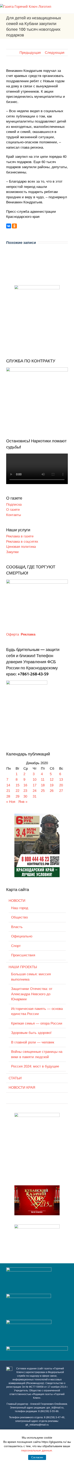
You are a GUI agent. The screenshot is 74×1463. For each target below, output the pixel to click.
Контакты (13, 515)
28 (8, 796)
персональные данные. (37, 1450)
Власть (17, 927)
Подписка (14, 504)
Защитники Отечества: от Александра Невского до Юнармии (31, 994)
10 (34, 779)
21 (8, 791)
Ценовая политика (21, 547)
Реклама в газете (20, 536)
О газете (13, 510)
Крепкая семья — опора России (36, 1023)
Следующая (54, 53)
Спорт (16, 946)
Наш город (19, 908)
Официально (21, 936)
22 (17, 791)
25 (43, 791)
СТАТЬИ (15, 1078)
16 (25, 785)
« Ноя (10, 802)
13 (61, 779)
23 (25, 791)
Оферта (12, 634)
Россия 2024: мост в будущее (35, 1066)
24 (34, 791)
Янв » (22, 802)
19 (51, 785)
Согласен (37, 1457)
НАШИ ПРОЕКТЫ (23, 967)
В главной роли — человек (32, 1042)
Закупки (12, 552)
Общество (19, 917)
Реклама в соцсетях (22, 542)
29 (17, 796)
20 (61, 785)
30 (25, 796)
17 (34, 785)
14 (8, 785)
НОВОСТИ (17, 901)
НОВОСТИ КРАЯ (22, 1087)
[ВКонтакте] (8, 226)
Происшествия (23, 955)
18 (43, 785)
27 (61, 791)
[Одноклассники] (14, 226)
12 (51, 779)
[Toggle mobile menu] (72, 6)
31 (34, 796)
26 (51, 791)
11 (42, 779)
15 (17, 785)
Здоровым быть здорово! (31, 1033)
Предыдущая (30, 53)
